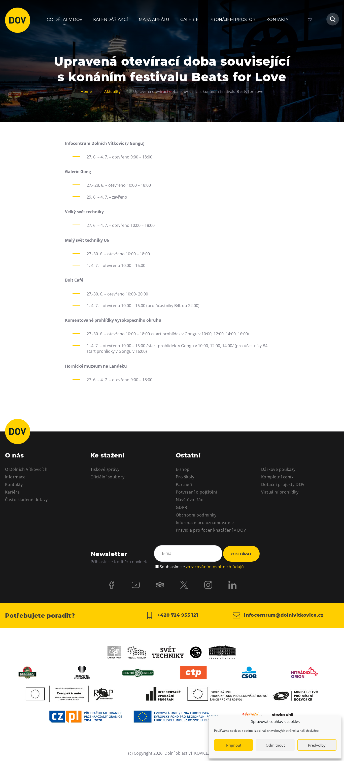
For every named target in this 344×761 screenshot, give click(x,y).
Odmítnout (275, 745)
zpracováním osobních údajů (215, 566)
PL (309, 35)
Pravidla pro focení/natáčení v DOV (211, 530)
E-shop (183, 469)
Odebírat (241, 554)
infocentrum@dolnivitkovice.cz (283, 615)
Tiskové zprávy (105, 469)
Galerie (189, 19)
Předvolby (317, 745)
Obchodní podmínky (196, 515)
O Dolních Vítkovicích (26, 469)
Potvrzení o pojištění (196, 492)
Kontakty (277, 19)
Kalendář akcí (110, 19)
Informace (15, 477)
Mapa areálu (154, 19)
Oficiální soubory (107, 477)
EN (310, 44)
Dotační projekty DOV (283, 484)
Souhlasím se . (202, 566)
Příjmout (233, 745)
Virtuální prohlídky (279, 492)
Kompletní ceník (277, 477)
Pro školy (185, 477)
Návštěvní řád (189, 499)
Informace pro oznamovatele (205, 522)
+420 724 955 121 (177, 615)
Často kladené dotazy (26, 499)
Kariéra (12, 492)
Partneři (184, 484)
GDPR (181, 507)
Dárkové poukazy (278, 469)
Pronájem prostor (233, 19)
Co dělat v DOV (64, 19)
